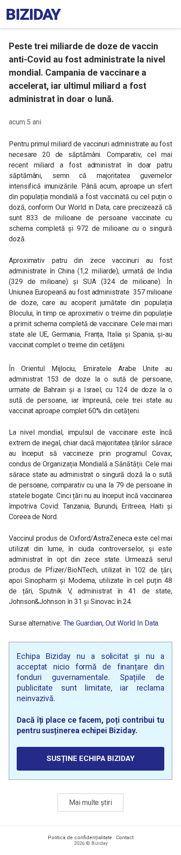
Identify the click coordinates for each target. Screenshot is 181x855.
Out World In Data (132, 623)
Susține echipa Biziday (90, 758)
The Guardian (82, 623)
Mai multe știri (90, 802)
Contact (125, 837)
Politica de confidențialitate (80, 837)
